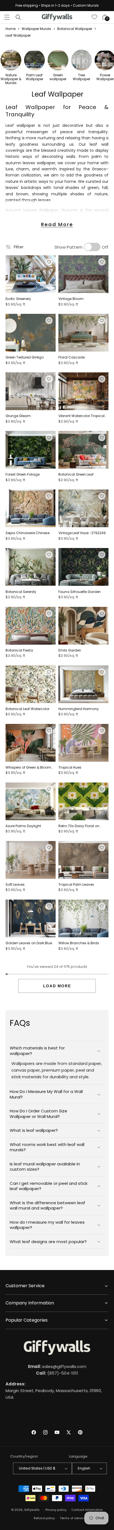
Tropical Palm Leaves (76, 884)
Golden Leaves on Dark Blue (29, 943)
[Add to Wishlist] (49, 262)
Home (10, 28)
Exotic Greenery (18, 299)
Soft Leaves (15, 884)
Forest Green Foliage (23, 474)
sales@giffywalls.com (57, 1366)
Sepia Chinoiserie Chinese (28, 533)
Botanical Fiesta (19, 650)
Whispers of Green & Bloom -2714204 (28, 767)
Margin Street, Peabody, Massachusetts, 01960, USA (54, 1390)
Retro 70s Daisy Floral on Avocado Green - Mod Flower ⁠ (83, 826)
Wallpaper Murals (36, 28)
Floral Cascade (71, 357)
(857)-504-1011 (57, 1373)
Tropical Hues (69, 767)
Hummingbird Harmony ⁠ (79, 709)
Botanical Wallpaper (74, 28)
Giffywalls (32, 1509)
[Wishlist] (94, 17)
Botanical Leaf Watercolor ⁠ (28, 709)
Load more (57, 986)
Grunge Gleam (18, 416)
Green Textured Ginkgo (25, 357)
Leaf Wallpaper (18, 35)
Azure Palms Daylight (23, 826)
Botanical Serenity (21, 592)
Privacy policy (55, 1510)
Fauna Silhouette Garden (79, 592)
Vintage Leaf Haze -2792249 (82, 533)
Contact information (87, 1510)
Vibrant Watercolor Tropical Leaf (81, 416)
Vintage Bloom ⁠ (71, 299)
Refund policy (44, 1518)
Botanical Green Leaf (76, 474)
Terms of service (73, 1518)
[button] (7, 17)
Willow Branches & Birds (78, 943)
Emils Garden (69, 650)
